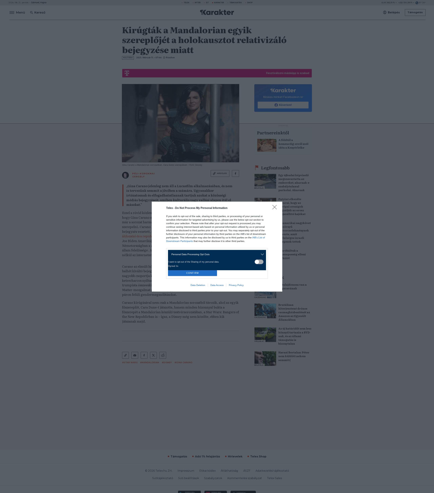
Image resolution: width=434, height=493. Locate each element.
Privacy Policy (236, 285)
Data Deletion (198, 285)
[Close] (275, 208)
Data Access (217, 285)
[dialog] (217, 247)
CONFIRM (192, 273)
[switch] (259, 262)
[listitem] (215, 254)
